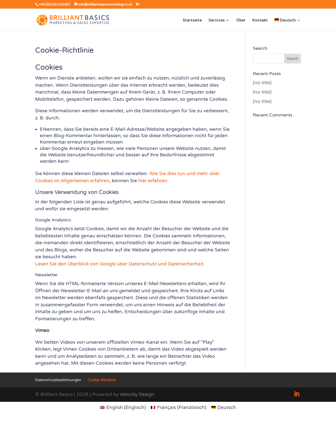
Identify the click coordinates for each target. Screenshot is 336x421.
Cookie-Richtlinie (102, 380)
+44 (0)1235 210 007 (54, 4)
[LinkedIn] (137, 4)
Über (241, 20)
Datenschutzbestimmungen (58, 380)
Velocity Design (137, 394)
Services (217, 20)
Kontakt (260, 20)
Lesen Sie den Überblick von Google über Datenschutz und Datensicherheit (119, 264)
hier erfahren (152, 180)
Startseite (192, 20)
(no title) (262, 82)
